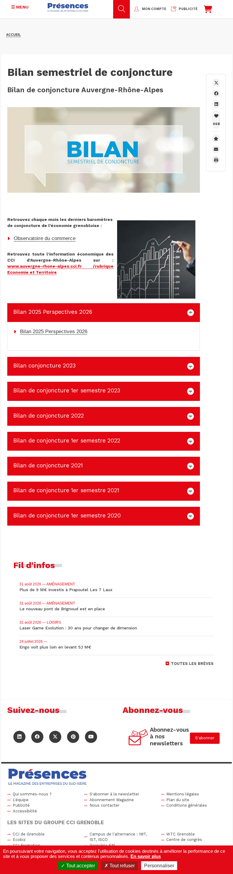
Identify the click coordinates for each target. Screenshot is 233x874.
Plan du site (177, 800)
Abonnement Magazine (111, 800)
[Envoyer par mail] (216, 149)
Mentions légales (182, 794)
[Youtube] (91, 737)
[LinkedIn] (19, 737)
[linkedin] (216, 104)
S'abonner (204, 738)
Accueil (13, 34)
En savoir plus (145, 856)
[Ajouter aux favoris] (216, 138)
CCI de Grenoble (29, 834)
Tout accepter (80, 865)
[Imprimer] (216, 160)
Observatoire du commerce (45, 238)
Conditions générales (186, 805)
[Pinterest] (73, 737)
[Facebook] (216, 93)
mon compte (154, 9)
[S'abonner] (138, 738)
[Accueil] (68, 7)
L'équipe (21, 800)
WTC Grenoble (180, 834)
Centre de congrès (184, 839)
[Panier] (208, 10)
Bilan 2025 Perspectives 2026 (53, 331)
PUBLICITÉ (188, 9)
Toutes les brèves (192, 663)
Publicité (21, 805)
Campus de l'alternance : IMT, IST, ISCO (118, 837)
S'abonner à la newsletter (114, 794)
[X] (216, 82)
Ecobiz (19, 839)
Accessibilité (25, 811)
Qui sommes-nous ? (32, 794)
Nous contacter (104, 805)
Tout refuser (121, 865)
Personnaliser (159, 865)
